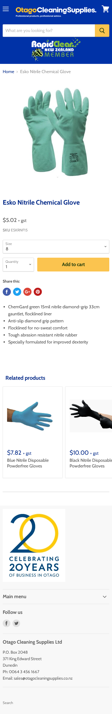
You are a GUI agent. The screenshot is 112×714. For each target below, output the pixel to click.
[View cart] (105, 9)
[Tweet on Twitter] (17, 292)
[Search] (102, 30)
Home (8, 71)
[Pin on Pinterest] (38, 292)
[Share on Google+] (27, 292)
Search (8, 702)
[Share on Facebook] (7, 292)
